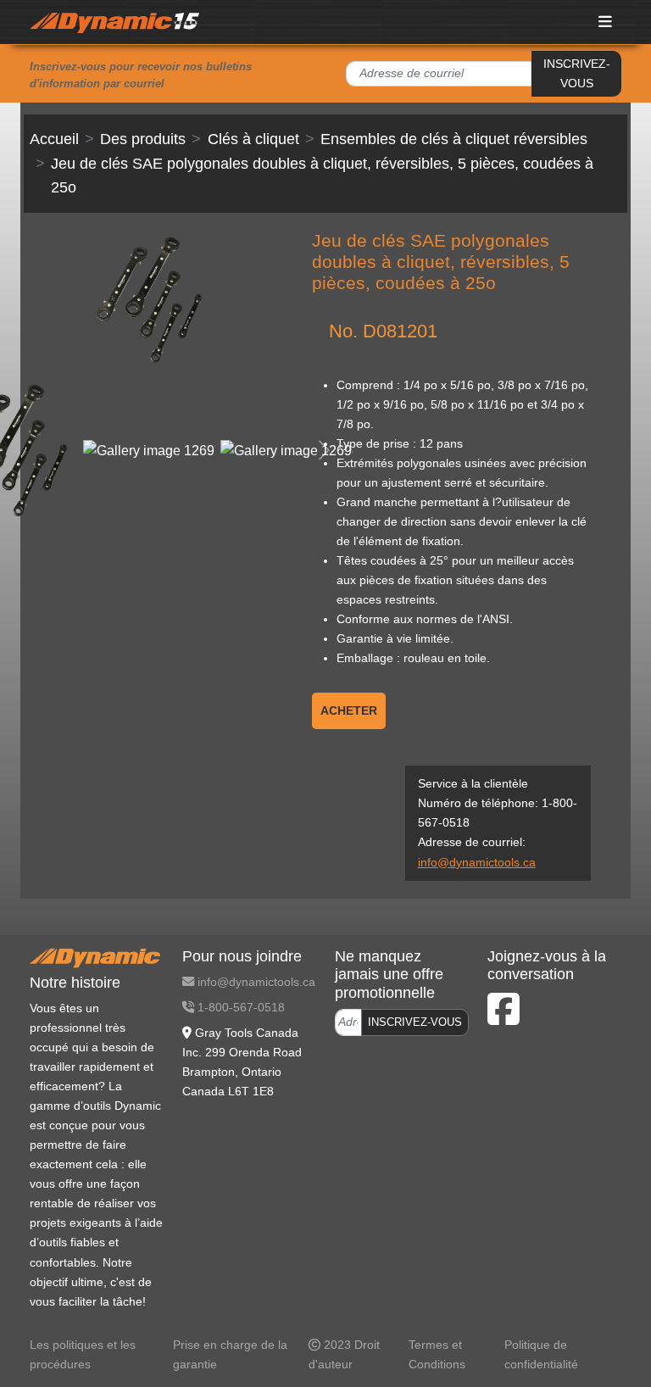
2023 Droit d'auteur (344, 1354)
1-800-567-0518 (239, 1007)
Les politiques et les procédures (83, 1354)
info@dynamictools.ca (477, 862)
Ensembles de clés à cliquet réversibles (453, 139)
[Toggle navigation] (606, 21)
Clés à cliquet (253, 139)
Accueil (54, 139)
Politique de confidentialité (541, 1354)
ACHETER (348, 710)
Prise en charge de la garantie (230, 1354)
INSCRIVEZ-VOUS (576, 73)
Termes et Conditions (437, 1354)
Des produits (143, 139)
